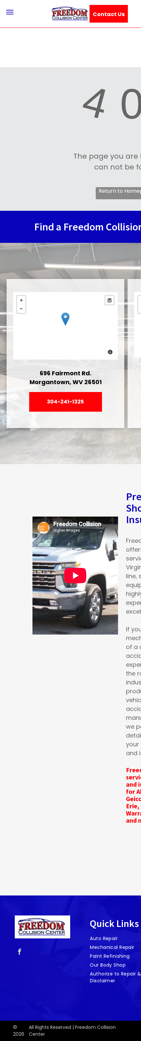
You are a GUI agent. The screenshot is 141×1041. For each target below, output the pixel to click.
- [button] (21, 308)
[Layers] (109, 300)
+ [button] (21, 300)
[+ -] (65, 326)
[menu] (9, 12)
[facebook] (19, 952)
